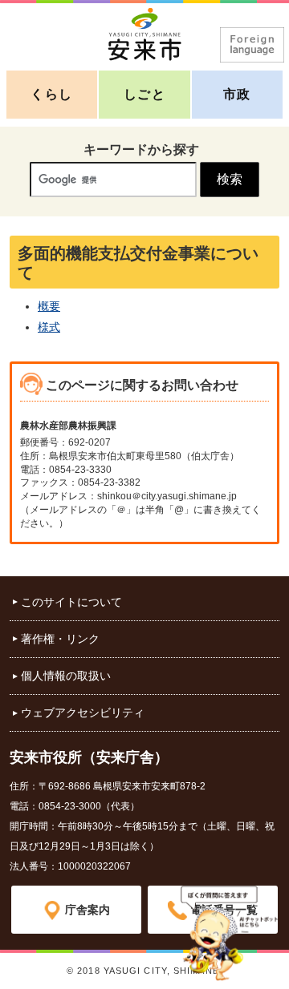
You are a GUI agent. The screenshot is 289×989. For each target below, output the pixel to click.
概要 (49, 306)
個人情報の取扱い (66, 675)
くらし (52, 94)
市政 (237, 94)
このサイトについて (71, 601)
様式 (49, 327)
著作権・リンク (60, 638)
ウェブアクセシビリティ (82, 712)
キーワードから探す (141, 149)
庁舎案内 (87, 909)
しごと (145, 94)
